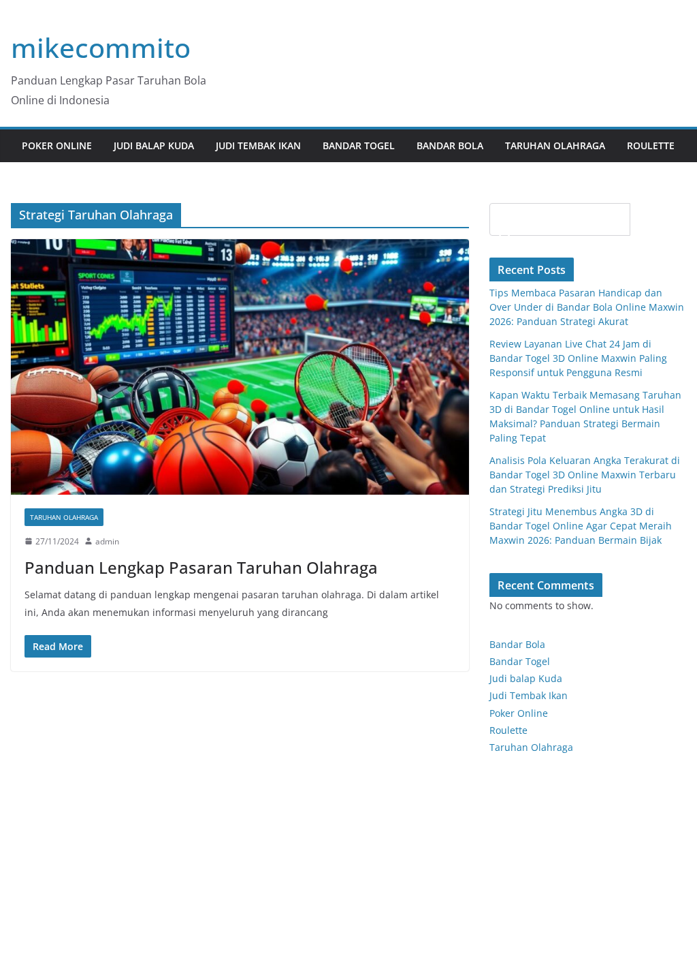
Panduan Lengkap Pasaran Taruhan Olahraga (201, 567)
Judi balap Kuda (525, 678)
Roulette (651, 145)
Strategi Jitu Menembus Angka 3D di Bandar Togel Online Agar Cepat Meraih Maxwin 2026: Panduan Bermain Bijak (580, 525)
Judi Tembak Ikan (258, 145)
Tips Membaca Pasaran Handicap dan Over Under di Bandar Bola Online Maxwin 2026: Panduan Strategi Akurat (586, 307)
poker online (57, 145)
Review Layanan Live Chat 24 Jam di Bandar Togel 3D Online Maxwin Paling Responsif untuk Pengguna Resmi (578, 358)
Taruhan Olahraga (555, 145)
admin (107, 541)
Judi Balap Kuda (154, 145)
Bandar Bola (450, 145)
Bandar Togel (359, 145)
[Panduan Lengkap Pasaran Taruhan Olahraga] (240, 367)
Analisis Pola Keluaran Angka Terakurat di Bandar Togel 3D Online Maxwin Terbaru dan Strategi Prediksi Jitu (584, 474)
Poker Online (518, 713)
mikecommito (101, 47)
